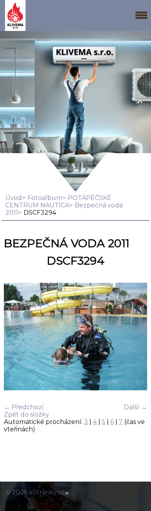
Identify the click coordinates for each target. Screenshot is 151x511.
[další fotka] (134, 337)
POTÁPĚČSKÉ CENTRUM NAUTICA (58, 201)
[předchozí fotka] (16, 337)
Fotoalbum (44, 198)
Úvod (13, 198)
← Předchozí (24, 407)
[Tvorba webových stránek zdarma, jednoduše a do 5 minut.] (67, 493)
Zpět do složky (26, 414)
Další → (135, 407)
